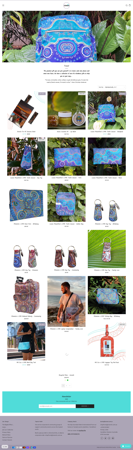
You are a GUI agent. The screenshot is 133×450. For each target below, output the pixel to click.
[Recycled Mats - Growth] (66, 354)
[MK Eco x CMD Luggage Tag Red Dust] (107, 341)
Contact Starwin (7, 440)
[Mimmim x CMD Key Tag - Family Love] (107, 249)
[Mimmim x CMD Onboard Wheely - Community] (26, 295)
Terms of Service (7, 437)
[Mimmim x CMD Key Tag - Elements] (26, 249)
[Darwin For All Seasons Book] (26, 110)
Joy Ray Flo (82, 430)
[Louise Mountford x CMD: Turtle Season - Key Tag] (26, 157)
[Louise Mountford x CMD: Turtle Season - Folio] (66, 157)
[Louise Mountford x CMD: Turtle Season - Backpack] (107, 110)
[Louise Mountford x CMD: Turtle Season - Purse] (107, 157)
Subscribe (84, 406)
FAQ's (4, 427)
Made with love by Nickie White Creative (106, 447)
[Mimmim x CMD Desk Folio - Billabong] (26, 203)
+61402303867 (104, 427)
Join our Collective (7, 430)
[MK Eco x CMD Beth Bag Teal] (26, 341)
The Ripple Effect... (8, 425)
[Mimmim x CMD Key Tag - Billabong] (107, 203)
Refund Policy (6, 435)
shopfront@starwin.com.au (108, 425)
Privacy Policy (6, 432)
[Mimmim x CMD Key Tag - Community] (66, 249)
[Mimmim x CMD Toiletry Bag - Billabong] (107, 295)
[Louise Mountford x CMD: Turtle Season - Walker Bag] (66, 203)
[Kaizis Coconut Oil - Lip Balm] (66, 110)
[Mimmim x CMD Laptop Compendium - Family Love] (66, 301)
